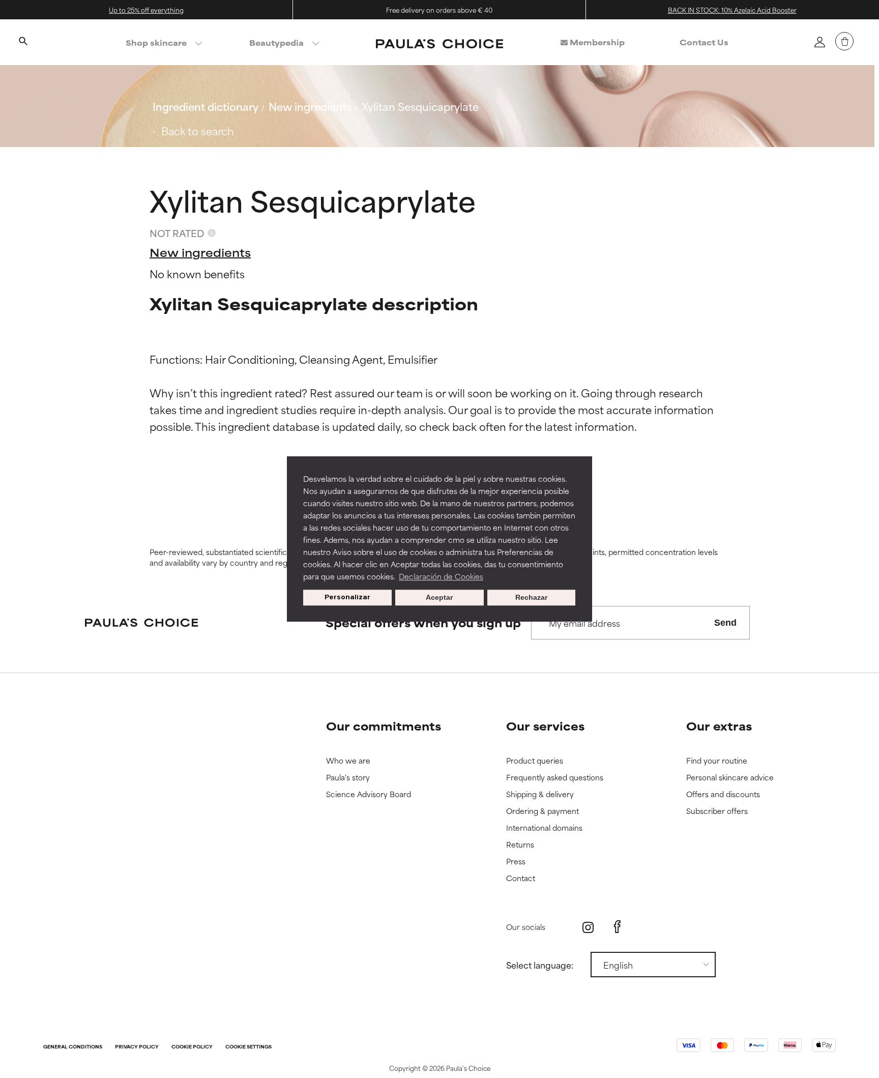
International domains (544, 828)
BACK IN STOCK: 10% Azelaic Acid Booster (732, 10)
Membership (596, 42)
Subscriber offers (717, 811)
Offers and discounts (723, 794)
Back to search (197, 130)
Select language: (539, 964)
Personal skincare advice (730, 777)
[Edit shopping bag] (844, 41)
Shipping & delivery (540, 794)
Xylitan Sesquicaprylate (420, 106)
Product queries (534, 761)
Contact (520, 878)
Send (725, 623)
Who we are (348, 761)
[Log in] (819, 41)
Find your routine (716, 761)
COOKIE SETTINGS (248, 1047)
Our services (545, 725)
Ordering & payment (542, 811)
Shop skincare (156, 42)
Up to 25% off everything (146, 10)
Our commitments (383, 725)
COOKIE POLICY (192, 1047)
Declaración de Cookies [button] (441, 576)
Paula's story (348, 777)
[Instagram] (588, 927)
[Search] (23, 42)
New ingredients (310, 106)
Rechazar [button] (531, 598)
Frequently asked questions (554, 777)
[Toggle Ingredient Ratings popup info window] (212, 233)
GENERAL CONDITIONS (72, 1047)
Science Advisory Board (368, 794)
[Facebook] (617, 927)
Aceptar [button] (439, 598)
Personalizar (347, 597)
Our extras (719, 725)
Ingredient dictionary (205, 106)
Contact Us (704, 42)
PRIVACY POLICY (137, 1047)
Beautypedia (276, 42)
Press (515, 861)
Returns (520, 845)
